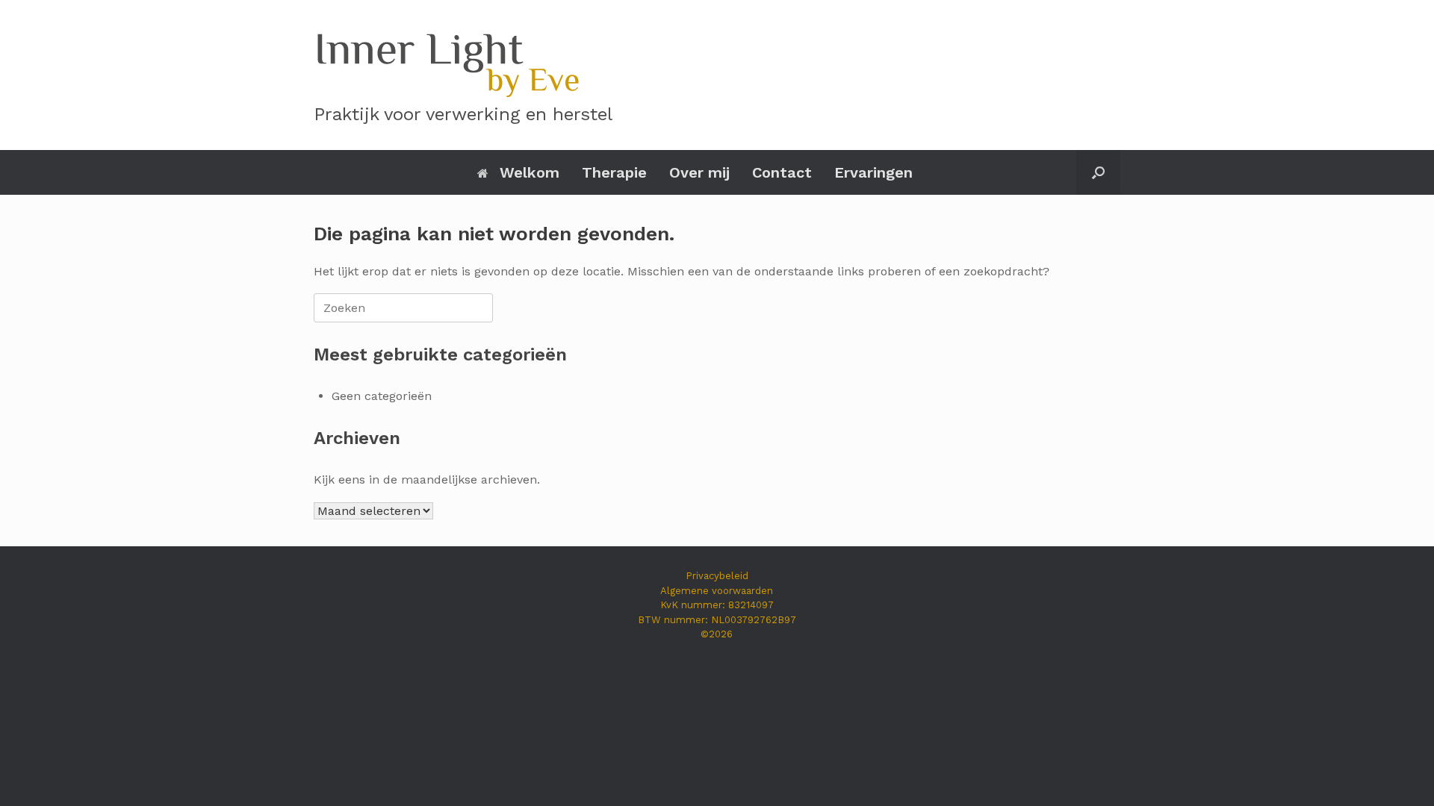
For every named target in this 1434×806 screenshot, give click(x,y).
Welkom (529, 172)
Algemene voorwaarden (716, 590)
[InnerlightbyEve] (447, 61)
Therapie (614, 172)
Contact (782, 172)
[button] (1098, 172)
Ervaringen (873, 172)
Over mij (699, 172)
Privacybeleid (717, 575)
